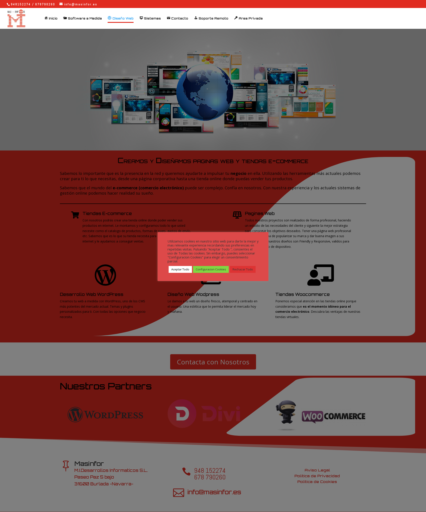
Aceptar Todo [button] (180, 269)
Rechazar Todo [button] (243, 269)
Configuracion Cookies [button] (211, 269)
